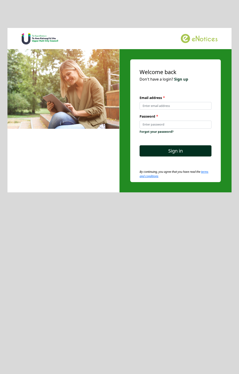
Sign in (175, 151)
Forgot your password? (156, 131)
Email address (151, 97)
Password (147, 116)
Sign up (181, 79)
